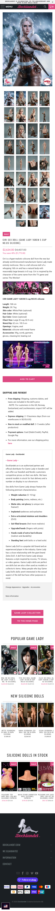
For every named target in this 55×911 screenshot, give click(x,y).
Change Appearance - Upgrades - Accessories (23, 587)
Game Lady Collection (27, 613)
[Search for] (45, 6)
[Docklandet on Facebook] (23, 873)
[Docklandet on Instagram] (27, 873)
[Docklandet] (27, 6)
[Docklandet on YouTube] (37, 873)
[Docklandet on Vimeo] (32, 873)
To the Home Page (27, 621)
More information (12, 596)
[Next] (50, 49)
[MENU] (1, 6)
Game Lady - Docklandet (15, 454)
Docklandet (22, 902)
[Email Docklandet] (18, 873)
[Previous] (5, 49)
